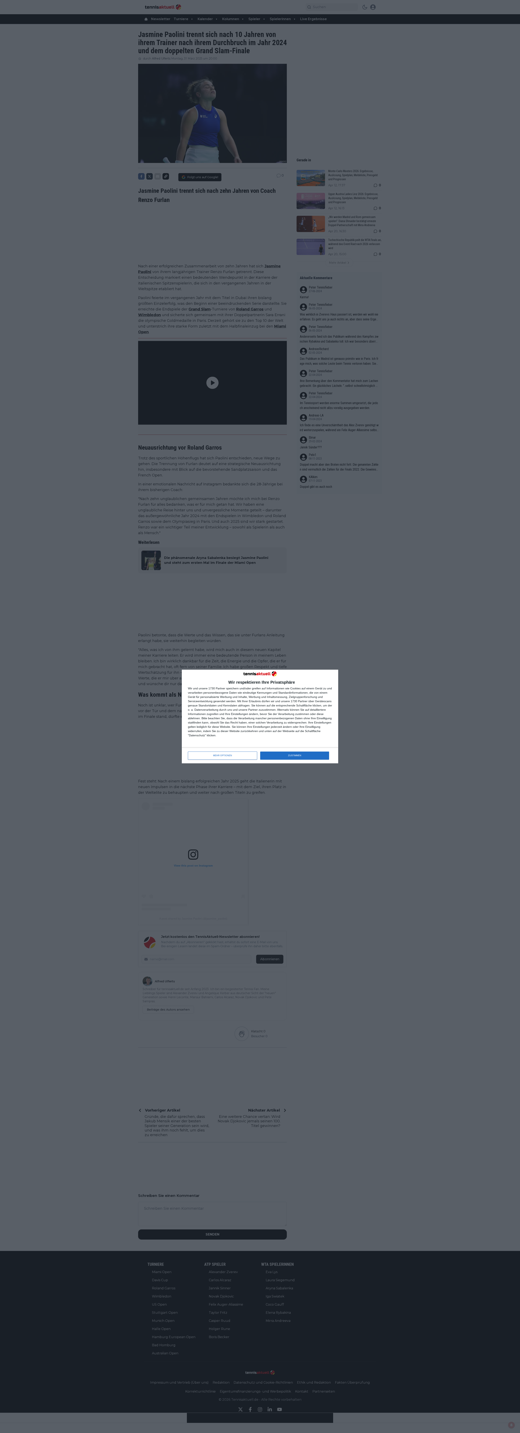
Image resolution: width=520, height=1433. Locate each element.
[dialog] (260, 716)
